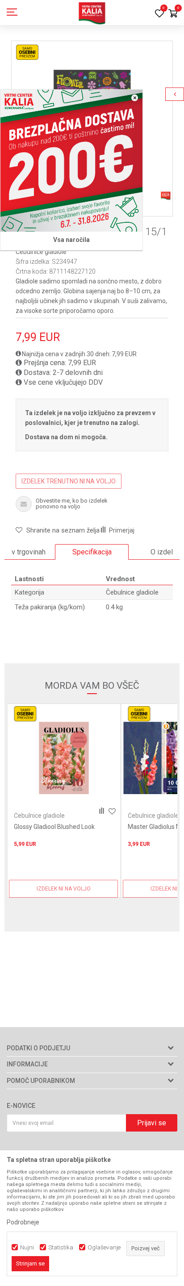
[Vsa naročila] (71, 161)
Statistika (60, 1247)
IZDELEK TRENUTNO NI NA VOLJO (68, 481)
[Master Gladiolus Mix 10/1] (63, 758)
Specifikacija (92, 552)
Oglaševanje (104, 1247)
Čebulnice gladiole (41, 251)
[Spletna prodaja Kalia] (92, 12)
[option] (92, 552)
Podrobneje (23, 1222)
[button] (58, 530)
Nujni (27, 1247)
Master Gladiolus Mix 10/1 (50, 827)
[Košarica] (173, 14)
